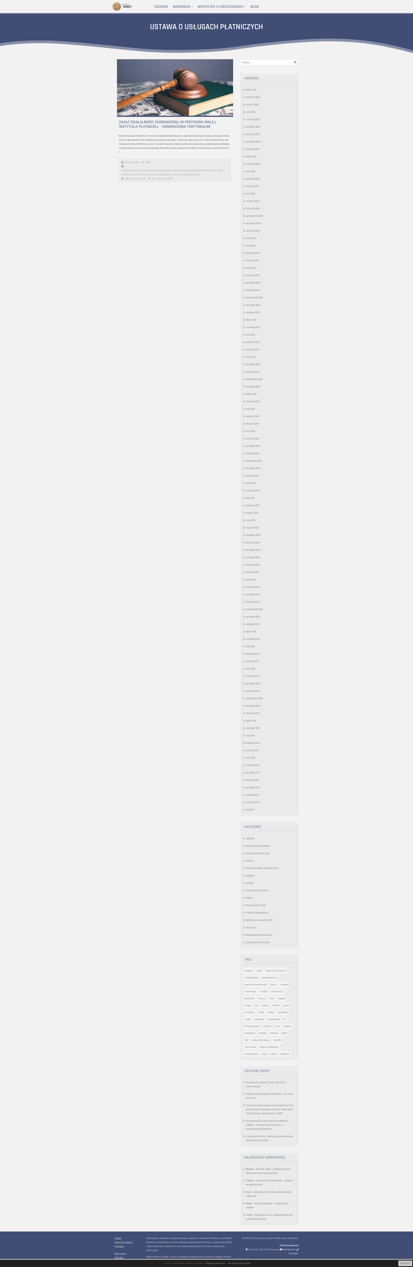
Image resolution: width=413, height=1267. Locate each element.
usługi (264, 1054)
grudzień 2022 (253, 364)
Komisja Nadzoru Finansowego (134, 170)
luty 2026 (250, 112)
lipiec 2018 (251, 720)
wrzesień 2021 (253, 468)
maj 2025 (250, 171)
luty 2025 (250, 193)
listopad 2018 (252, 691)
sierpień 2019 (252, 624)
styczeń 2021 (252, 527)
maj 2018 (250, 735)
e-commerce (250, 991)
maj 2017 (250, 809)
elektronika (250, 998)
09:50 (147, 162)
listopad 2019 (252, 601)
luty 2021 (250, 520)
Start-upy (251, 927)
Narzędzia (182, 6)
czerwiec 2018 (253, 728)
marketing (282, 1012)
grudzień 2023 (253, 282)
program (287, 1026)
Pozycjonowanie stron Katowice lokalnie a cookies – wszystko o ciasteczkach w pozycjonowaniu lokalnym (267, 1124)
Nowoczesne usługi (256, 905)
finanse (261, 998)
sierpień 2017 (252, 794)
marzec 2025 (252, 186)
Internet (275, 1005)
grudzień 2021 (253, 446)
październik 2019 (254, 609)
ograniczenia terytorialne (200, 170)
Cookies (161, 6)
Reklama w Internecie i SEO (259, 920)
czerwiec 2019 (253, 639)
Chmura (250, 860)
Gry (256, 1005)
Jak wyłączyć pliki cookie (238, 1263)
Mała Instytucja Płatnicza (177, 170)
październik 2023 (254, 297)
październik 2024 (254, 216)
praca (277, 1026)
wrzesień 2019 (253, 616)
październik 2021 (254, 460)
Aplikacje (250, 838)
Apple (259, 970)
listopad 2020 (253, 542)
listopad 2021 (252, 453)
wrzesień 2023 (253, 305)
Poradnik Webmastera (257, 912)
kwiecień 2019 (253, 653)
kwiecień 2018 (253, 743)
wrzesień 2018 (253, 705)
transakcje (151, 174)
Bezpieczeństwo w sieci (258, 853)
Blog (254, 6)
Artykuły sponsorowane (135, 178)
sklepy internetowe (261, 1040)
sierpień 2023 (253, 312)
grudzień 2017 (253, 772)
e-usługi (263, 991)
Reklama (274, 1033)
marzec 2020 (252, 572)
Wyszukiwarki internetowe (259, 935)
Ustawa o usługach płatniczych (185, 174)
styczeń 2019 (252, 676)
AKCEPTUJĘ (405, 1263)
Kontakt (118, 1238)
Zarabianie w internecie (258, 942)
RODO (284, 1033)
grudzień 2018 (253, 683)
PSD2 (214, 170)
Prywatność (250, 1033)
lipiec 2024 (251, 238)
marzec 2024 (252, 260)
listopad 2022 (253, 371)
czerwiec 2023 (253, 327)
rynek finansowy (139, 174)
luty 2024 (251, 267)
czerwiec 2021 (253, 490)
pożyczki (267, 1026)
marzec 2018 (252, 750)
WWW (273, 1054)
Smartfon (277, 1040)
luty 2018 (250, 757)
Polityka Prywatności (124, 1242)
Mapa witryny (120, 1253)
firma (271, 998)
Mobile (249, 897)
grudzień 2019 (253, 594)
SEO (246, 1040)
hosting (265, 1005)
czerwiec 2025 (253, 164)
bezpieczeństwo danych (256, 984)
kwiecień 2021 (252, 505)
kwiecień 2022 (253, 416)
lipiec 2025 (251, 156)
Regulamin (119, 1246)
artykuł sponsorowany (276, 970)
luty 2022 (250, 431)
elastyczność (277, 991)
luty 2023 (250, 357)
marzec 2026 (252, 104)
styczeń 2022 (252, 438)
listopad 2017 (252, 780)
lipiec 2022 (251, 394)
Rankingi (263, 1033)
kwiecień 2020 (253, 564)
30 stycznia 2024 (131, 162)
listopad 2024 (253, 208)
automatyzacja (251, 977)
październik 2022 (254, 379)
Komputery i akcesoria (257, 890)
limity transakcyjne (157, 170)
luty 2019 (250, 668)
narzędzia (259, 1019)
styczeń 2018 (252, 765)
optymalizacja (273, 1019)
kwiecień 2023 (253, 342)
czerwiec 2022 (253, 401)
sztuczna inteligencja (269, 1047)
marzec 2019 (252, 661)
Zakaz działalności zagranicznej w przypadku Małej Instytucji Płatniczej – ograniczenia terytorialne (167, 124)
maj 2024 (250, 245)
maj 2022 (250, 409)
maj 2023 (250, 334)
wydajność (285, 1054)
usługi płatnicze (164, 174)
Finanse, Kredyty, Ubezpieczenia (262, 868)
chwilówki (284, 984)
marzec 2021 (252, 512)
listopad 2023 (253, 290)
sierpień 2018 (252, 713)
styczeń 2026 (252, 119)
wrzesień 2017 (253, 787)
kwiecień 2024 (253, 253)
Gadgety (250, 875)
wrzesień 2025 (253, 141)
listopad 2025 (253, 134)
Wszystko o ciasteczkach (221, 6)
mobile (248, 1019)
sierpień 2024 (253, 230)
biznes (273, 984)
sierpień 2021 (252, 475)
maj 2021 (250, 498)
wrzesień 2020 (253, 550)
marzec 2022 (252, 423)
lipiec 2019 (251, 631)
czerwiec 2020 (253, 557)
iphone (286, 1005)
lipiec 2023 (251, 319)
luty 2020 (250, 579)
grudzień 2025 (253, 126)
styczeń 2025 (252, 201)
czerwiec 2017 (253, 802)
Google (249, 883)
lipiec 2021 (251, 483)
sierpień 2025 (253, 149)
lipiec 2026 (251, 89)
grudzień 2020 (253, 535)
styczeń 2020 (252, 587)
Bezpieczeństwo (269, 977)
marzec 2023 (252, 349)
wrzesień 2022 (253, 386)
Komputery (249, 1012)
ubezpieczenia (251, 1054)
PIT (285, 1019)
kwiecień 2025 (253, 178)
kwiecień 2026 (253, 97)
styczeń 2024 (253, 275)
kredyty (271, 1012)
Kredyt (261, 1012)
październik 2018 (254, 698)
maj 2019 (250, 646)
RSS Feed (119, 1257)
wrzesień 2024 (253, 223)
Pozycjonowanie (252, 1026)
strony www (250, 1047)
